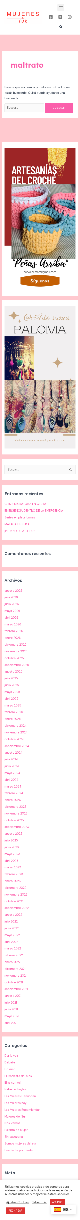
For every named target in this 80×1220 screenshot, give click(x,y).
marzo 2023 (13, 867)
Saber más (39, 1202)
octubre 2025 (14, 658)
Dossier (10, 1069)
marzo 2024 (13, 787)
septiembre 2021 (16, 989)
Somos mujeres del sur (20, 1144)
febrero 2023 (14, 874)
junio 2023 (12, 847)
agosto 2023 (13, 834)
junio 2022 (12, 928)
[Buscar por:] (25, 108)
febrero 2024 (14, 793)
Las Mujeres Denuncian (20, 1096)
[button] (60, 7)
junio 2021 (11, 1009)
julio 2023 (11, 840)
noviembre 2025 (16, 651)
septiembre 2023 (17, 827)
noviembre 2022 (16, 895)
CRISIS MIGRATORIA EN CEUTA (25, 504)
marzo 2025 (13, 706)
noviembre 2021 (15, 976)
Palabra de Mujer (16, 1130)
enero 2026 (13, 638)
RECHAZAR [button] (16, 1210)
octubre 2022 (14, 901)
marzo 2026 (13, 624)
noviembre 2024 (16, 732)
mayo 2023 (12, 854)
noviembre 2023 (16, 814)
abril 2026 (11, 618)
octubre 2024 (14, 739)
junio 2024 (12, 766)
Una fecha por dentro (19, 1150)
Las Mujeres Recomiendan (22, 1110)
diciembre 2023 (15, 807)
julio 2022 (11, 922)
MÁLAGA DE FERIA (17, 524)
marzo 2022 (13, 948)
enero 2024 (13, 800)
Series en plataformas (20, 517)
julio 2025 (11, 678)
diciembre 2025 (15, 645)
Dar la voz (11, 1056)
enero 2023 (13, 881)
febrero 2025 (14, 712)
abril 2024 (11, 780)
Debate (10, 1062)
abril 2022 (11, 942)
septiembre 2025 (17, 665)
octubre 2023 (14, 820)
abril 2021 (11, 1023)
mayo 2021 (12, 1016)
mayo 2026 (12, 611)
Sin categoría (14, 1137)
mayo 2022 (12, 935)
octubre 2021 (14, 982)
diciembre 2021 (15, 969)
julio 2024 (11, 759)
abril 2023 (11, 861)
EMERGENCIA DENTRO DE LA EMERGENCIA (34, 511)
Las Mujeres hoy (15, 1103)
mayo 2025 (12, 692)
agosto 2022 (13, 915)
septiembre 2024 (17, 746)
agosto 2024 (14, 753)
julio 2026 (11, 597)
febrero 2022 (14, 955)
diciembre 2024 (16, 726)
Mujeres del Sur (15, 1117)
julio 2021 (11, 1003)
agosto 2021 (13, 996)
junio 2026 (12, 604)
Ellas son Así (13, 1083)
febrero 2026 (14, 631)
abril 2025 (11, 699)
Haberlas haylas (15, 1089)
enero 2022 (13, 962)
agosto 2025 (13, 672)
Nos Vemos (12, 1123)
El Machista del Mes (18, 1076)
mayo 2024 (12, 773)
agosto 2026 (13, 591)
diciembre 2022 (15, 888)
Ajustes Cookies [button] (17, 1202)
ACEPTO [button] (57, 1202)
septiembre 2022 (17, 908)
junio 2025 (12, 685)
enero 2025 (13, 719)
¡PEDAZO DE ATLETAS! (20, 531)
